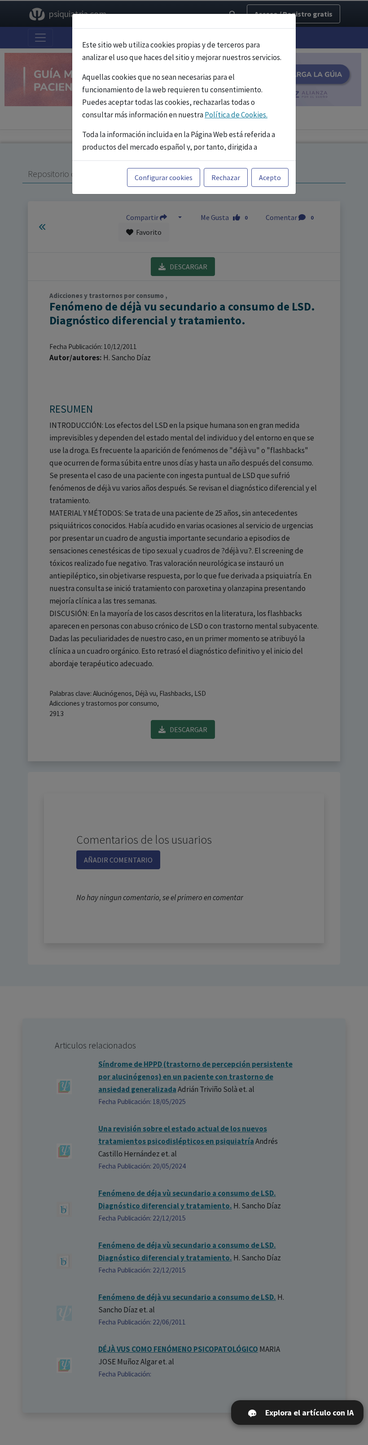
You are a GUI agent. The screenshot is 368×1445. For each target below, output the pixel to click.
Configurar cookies (164, 177)
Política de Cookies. (236, 115)
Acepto (270, 177)
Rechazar (225, 177)
